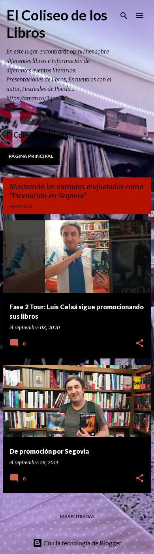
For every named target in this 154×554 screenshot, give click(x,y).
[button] (140, 343)
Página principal (31, 156)
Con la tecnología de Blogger (82, 543)
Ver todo (20, 206)
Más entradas (77, 516)
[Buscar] (124, 15)
